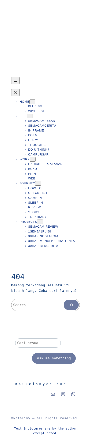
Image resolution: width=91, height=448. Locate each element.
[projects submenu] (40, 222)
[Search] (71, 305)
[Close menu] (15, 92)
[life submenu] (30, 116)
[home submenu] (32, 101)
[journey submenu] (38, 183)
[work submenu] (33, 159)
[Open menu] (15, 80)
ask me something (54, 358)
